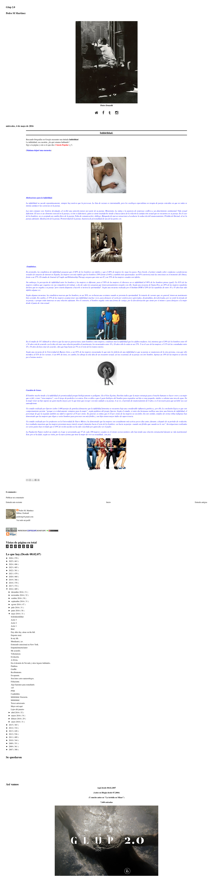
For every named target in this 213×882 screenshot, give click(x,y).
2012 (11, 734)
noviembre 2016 (17, 595)
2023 (11, 567)
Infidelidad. (106, 133)
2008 (11, 746)
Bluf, (13, 629)
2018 (11, 582)
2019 (11, 579)
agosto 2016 (16, 604)
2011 (11, 737)
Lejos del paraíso (17, 709)
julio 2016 (15, 607)
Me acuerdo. (16, 650)
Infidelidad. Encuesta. (19, 697)
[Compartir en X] (33, 480)
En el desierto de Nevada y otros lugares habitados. (31, 663)
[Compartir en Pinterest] (38, 480)
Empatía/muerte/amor (19, 647)
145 (12, 687)
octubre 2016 (16, 598)
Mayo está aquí (17, 706)
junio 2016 (15, 610)
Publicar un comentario (15, 497)
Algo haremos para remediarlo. (23, 684)
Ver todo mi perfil (23, 520)
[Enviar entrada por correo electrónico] (26, 474)
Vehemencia (15, 653)
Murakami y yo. (17, 641)
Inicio (108, 502)
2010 (11, 740)
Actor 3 (14, 619)
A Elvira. (14, 660)
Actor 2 (14, 623)
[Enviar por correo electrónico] (27, 480)
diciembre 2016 (17, 592)
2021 (11, 573)
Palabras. (14, 666)
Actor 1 (14, 626)
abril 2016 (15, 712)
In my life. (15, 638)
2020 (11, 576)
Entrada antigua (201, 502)
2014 (11, 727)
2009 (11, 743)
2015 (11, 724)
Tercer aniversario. (18, 703)
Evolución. (15, 656)
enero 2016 (15, 721)
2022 (11, 570)
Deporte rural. (16, 635)
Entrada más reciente (14, 502)
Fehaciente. (15, 681)
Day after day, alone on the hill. (23, 632)
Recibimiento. (16, 672)
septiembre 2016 (18, 601)
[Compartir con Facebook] (35, 480)
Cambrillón (15, 694)
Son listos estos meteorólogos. (22, 678)
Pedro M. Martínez (26, 510)
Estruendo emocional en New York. (25, 644)
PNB (13, 690)
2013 (11, 731)
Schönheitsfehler (17, 616)
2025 (11, 561)
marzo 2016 (16, 715)
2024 (11, 564)
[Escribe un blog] (30, 480)
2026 (11, 558)
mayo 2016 (15, 613)
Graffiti (13, 669)
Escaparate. (15, 675)
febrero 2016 (16, 718)
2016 (11, 589)
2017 (11, 585)
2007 (11, 749)
